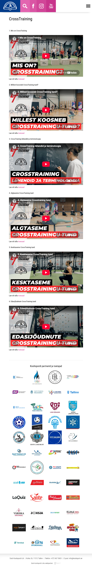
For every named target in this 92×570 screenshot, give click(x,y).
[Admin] (0, 1)
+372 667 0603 (56, 558)
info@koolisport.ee (75, 558)
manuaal (21, 79)
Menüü (73, 6)
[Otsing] (25, 6)
